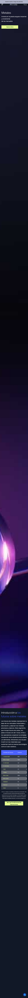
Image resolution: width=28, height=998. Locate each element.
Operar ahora (9, 27)
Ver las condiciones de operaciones (14, 803)
